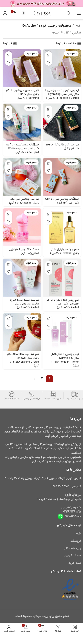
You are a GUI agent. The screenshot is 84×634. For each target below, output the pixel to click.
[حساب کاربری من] (5, 13)
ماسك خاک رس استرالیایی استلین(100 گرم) (24, 251)
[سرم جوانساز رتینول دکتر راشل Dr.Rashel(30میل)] (62, 227)
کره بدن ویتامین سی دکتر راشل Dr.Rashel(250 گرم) (24, 201)
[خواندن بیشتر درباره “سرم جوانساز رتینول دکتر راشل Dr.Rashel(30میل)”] (48, 214)
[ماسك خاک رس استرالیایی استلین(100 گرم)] (22, 227)
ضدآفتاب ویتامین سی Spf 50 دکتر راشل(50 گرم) (62, 201)
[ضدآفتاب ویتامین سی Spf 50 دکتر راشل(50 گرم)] (62, 177)
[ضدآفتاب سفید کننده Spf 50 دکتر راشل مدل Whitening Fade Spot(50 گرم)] (22, 122)
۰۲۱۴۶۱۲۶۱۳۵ (72, 511)
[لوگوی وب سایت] (42, 13)
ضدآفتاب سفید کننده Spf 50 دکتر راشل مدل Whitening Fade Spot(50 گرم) (22, 149)
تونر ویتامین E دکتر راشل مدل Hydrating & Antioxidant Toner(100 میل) (65, 360)
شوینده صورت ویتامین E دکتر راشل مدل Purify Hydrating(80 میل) (22, 94)
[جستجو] (69, 13)
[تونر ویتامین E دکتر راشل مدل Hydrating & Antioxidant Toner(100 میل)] (62, 332)
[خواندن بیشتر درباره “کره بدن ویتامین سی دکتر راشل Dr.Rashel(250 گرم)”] (8, 163)
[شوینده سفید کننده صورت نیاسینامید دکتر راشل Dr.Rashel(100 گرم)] (22, 278)
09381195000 (72, 516)
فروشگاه (76, 541)
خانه (78, 26)
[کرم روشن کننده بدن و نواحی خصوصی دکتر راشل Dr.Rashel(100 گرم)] (62, 278)
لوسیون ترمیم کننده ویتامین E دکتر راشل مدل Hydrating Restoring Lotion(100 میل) (62, 94)
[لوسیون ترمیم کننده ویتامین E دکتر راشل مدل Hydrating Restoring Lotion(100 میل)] (62, 68)
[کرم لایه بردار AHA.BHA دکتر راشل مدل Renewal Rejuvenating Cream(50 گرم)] (22, 332)
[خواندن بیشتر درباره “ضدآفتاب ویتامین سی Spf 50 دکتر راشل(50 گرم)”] (48, 163)
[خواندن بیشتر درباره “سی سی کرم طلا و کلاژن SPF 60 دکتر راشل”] (48, 109)
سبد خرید (75, 563)
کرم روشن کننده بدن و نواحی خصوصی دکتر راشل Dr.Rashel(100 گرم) (62, 304)
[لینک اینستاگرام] (23, 13)
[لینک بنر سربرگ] (42, 3)
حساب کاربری (72, 555)
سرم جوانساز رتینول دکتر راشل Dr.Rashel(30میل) (64, 251)
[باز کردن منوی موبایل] (79, 13)
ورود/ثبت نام (72, 548)
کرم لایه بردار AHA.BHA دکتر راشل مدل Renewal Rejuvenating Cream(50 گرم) (23, 360)
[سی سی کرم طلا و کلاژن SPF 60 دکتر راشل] (62, 122)
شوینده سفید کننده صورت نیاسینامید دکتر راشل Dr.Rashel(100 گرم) (24, 304)
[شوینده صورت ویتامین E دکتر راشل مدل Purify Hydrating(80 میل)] (22, 68)
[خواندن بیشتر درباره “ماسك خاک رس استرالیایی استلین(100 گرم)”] (8, 214)
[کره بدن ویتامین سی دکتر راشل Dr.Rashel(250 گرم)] (22, 177)
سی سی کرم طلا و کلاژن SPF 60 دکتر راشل (62, 147)
